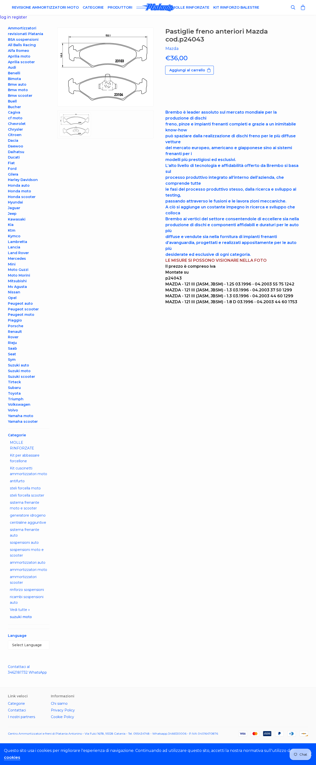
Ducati (14, 157)
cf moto (15, 118)
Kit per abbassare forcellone (25, 458)
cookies (12, 757)
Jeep (12, 213)
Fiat (11, 163)
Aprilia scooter (21, 62)
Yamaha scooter (23, 421)
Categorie (93, 7)
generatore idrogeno (28, 515)
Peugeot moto (21, 314)
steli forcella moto (25, 488)
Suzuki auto (18, 365)
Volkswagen (19, 404)
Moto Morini (19, 275)
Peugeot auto (20, 303)
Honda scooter (22, 197)
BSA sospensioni (23, 39)
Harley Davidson (23, 180)
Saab (12, 348)
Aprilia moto (19, 56)
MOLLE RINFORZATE (22, 445)
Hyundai (15, 202)
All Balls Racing (22, 45)
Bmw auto (17, 84)
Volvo (13, 410)
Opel (12, 298)
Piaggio (15, 320)
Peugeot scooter (23, 309)
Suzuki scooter (21, 376)
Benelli (14, 73)
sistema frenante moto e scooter (24, 505)
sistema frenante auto (24, 532)
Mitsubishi (17, 281)
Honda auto (19, 185)
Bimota (14, 79)
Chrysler (15, 129)
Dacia (13, 140)
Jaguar (14, 208)
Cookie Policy (62, 717)
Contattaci (17, 710)
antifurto (17, 481)
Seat (12, 354)
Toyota (14, 393)
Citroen (14, 135)
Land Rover (18, 253)
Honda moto (19, 191)
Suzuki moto (19, 371)
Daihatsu (16, 152)
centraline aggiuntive (28, 522)
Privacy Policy (63, 710)
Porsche (15, 326)
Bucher (14, 107)
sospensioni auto (24, 542)
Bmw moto (18, 90)
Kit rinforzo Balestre (236, 7)
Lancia (14, 247)
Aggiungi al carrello (187, 70)
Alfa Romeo (18, 50)
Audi (12, 67)
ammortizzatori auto (27, 562)
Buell (12, 101)
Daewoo (15, 146)
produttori (120, 7)
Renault (15, 331)
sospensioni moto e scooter (27, 552)
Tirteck (14, 382)
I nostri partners (21, 717)
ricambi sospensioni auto (26, 600)
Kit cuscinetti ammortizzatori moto (28, 471)
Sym (12, 359)
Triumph (15, 399)
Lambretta (17, 242)
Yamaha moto (20, 416)
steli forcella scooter (27, 495)
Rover (13, 337)
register (19, 17)
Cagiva (14, 112)
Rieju (12, 343)
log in (6, 17)
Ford (12, 168)
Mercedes (17, 258)
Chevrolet (17, 123)
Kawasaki (16, 219)
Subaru (14, 387)
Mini (12, 264)
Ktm (11, 230)
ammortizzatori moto (28, 569)
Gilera (13, 174)
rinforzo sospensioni (27, 589)
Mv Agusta (17, 286)
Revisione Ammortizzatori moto (45, 7)
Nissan (14, 292)
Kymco (14, 236)
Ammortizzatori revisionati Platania (25, 31)
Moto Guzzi (18, 269)
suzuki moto (21, 617)
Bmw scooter (20, 95)
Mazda (171, 48)
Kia (11, 224)
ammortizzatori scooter (23, 580)
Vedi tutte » (20, 609)
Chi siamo (59, 703)
